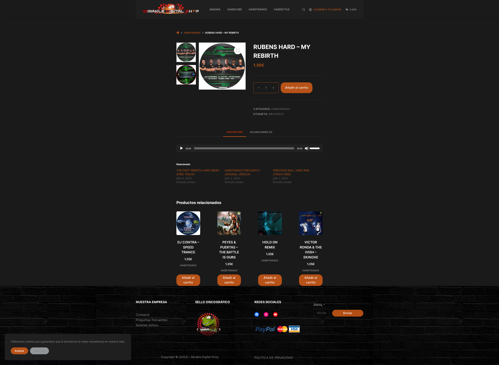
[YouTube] (275, 314)
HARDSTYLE (281, 9)
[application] (249, 148)
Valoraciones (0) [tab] (261, 132)
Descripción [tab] (235, 132)
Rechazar (39, 350)
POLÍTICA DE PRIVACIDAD (273, 358)
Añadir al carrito (296, 87)
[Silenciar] (307, 148)
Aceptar (19, 350)
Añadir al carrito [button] (188, 280)
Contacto (143, 315)
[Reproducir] (181, 148)
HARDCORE (234, 9)
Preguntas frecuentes (151, 320)
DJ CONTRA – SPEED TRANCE (188, 247)
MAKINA (215, 9)
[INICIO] (177, 32)
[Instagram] (266, 314)
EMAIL (319, 305)
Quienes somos (147, 325)
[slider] (315, 147)
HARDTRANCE (258, 9)
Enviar (347, 313)
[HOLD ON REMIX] (270, 223)
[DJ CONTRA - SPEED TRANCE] (188, 223)
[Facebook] (256, 314)
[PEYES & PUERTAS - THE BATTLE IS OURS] (229, 223)
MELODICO (276, 114)
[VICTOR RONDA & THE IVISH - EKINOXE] (311, 223)
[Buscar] (303, 9)
